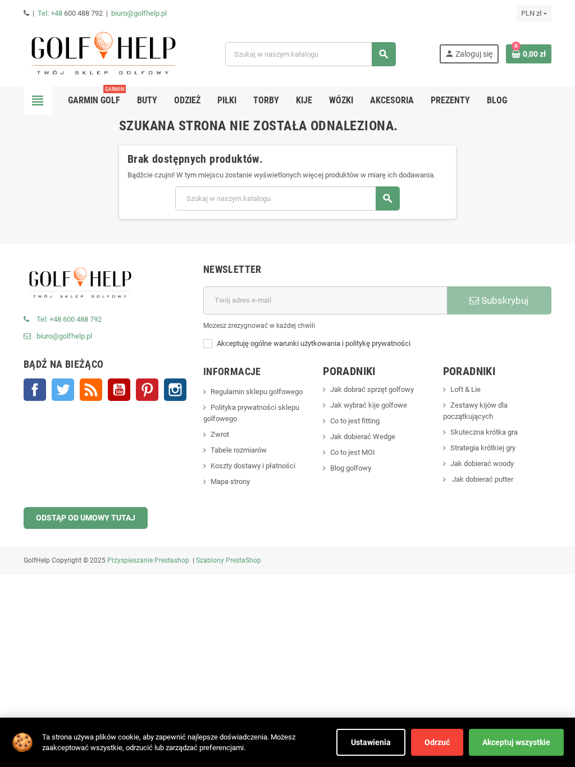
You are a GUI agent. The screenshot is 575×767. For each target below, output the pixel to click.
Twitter (63, 389)
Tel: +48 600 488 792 (69, 319)
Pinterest (147, 389)
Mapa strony (230, 481)
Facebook (35, 389)
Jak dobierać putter (481, 479)
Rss (91, 389)
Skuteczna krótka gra (484, 432)
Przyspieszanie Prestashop (148, 560)
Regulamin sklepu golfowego (257, 391)
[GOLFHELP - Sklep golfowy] (103, 53)
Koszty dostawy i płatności (253, 466)
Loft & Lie (465, 389)
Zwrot (220, 434)
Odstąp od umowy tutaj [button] (85, 517)
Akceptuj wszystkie (516, 742)
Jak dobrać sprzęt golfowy (372, 389)
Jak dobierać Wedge (362, 436)
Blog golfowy (350, 468)
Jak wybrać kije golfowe (368, 405)
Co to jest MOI (352, 452)
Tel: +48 (51, 13)
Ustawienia (371, 742)
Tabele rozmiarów (239, 450)
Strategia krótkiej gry (482, 448)
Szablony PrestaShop (228, 560)
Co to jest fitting (355, 421)
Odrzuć (437, 742)
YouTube (119, 389)
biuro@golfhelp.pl (139, 13)
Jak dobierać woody (482, 463)
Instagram (175, 389)
